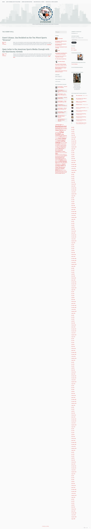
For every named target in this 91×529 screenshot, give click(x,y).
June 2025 (72, 152)
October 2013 (73, 422)
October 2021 (73, 238)
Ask (60, 124)
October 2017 (73, 332)
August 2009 (73, 518)
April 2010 (72, 505)
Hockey (60, 139)
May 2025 (72, 154)
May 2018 (72, 319)
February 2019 (73, 301)
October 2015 (73, 379)
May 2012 (72, 456)
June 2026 (72, 129)
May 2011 (72, 479)
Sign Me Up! (74, 42)
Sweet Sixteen (64, 170)
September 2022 (73, 217)
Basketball (63, 126)
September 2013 (73, 424)
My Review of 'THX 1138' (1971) (80, 107)
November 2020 (73, 260)
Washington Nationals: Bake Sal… (62, 91)
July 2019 (72, 291)
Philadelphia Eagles (61, 157)
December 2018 (73, 305)
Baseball (58, 126)
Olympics (65, 155)
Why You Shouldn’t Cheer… (62, 98)
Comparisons (64, 135)
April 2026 (72, 133)
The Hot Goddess (79, 102)
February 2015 (73, 395)
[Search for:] (61, 32)
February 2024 (73, 184)
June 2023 (72, 199)
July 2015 (72, 385)
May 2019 (72, 295)
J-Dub (3, 43)
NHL (58, 154)
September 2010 (73, 495)
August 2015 (73, 383)
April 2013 (72, 434)
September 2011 (73, 471)
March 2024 (73, 182)
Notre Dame (58, 155)
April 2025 (72, 156)
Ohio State (62, 155)
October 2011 (73, 469)
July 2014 (72, 407)
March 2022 (73, 229)
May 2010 (72, 503)
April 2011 (72, 481)
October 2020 (73, 262)
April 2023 (72, 203)
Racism (64, 158)
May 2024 (72, 178)
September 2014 (73, 403)
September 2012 (73, 448)
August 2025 (73, 148)
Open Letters (57, 156)
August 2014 (73, 405)
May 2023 (72, 201)
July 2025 (72, 150)
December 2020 (73, 258)
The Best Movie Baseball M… (62, 87)
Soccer (61, 164)
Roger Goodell (57, 161)
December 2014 (73, 399)
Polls (59, 158)
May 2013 (72, 432)
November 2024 (73, 166)
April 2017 (72, 344)
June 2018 (72, 317)
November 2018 (73, 307)
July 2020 (72, 268)
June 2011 (72, 477)
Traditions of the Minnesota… (62, 105)
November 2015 (73, 377)
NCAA (65, 148)
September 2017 (73, 334)
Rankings (61, 160)
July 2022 (72, 221)
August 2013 (73, 426)
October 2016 (73, 356)
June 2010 (72, 501)
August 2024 (73, 172)
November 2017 (73, 330)
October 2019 (73, 285)
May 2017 (72, 342)
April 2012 (72, 458)
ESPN (60, 136)
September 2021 (73, 240)
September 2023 (73, 193)
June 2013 (72, 430)
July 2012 (72, 452)
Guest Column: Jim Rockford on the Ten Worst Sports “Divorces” (24, 38)
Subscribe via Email (75, 36)
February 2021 (73, 254)
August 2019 (73, 289)
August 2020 (73, 266)
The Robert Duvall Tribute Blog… (81, 113)
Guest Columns (62, 138)
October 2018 (73, 309)
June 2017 (72, 340)
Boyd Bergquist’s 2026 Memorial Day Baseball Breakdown (61, 42)
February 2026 (73, 137)
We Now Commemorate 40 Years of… (82, 110)
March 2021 (73, 252)
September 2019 (73, 287)
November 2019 (73, 283)
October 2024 (73, 168)
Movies (60, 148)
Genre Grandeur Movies (27, 1)
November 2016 (73, 354)
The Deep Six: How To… (61, 115)
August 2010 (73, 497)
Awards (63, 124)
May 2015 (72, 389)
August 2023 (73, 195)
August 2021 (73, 242)
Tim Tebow (62, 171)
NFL (56, 154)
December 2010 (73, 489)
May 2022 (72, 225)
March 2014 (73, 413)
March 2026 (73, 135)
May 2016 (72, 366)
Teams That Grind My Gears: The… (62, 101)
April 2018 (72, 321)
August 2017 (73, 336)
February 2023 (73, 207)
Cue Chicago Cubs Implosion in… (62, 94)
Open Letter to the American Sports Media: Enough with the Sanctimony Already (25, 50)
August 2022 (73, 219)
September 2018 (73, 311)
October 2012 (73, 446)
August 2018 (73, 313)
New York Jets (60, 152)
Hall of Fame (57, 139)
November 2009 (73, 512)
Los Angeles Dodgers (62, 145)
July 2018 (72, 315)
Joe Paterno (62, 143)
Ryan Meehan (63, 161)
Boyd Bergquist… (60, 86)
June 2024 (72, 176)
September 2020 (73, 264)
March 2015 (73, 393)
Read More (49, 44)
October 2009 (73, 514)
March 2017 (73, 346)
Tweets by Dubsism (74, 64)
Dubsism (45, 21)
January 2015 (73, 397)
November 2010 (73, 491)
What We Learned (64, 172)
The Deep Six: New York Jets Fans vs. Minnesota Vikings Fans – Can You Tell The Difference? (61, 68)
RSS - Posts (73, 48)
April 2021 (72, 250)
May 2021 (72, 248)
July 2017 (72, 338)
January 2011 (73, 487)
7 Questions (57, 124)
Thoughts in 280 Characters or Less (78, 62)
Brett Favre (62, 127)
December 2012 (73, 442)
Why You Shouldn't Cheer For (60, 173)
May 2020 (72, 272)
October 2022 (73, 215)
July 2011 (72, 475)
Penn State (61, 156)
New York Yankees (64, 152)
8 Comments (4, 44)
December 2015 (73, 375)
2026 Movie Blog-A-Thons (39, 1)
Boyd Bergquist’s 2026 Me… (62, 112)
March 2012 (73, 460)
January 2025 (73, 162)
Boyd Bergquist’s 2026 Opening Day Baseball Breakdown (60, 44)
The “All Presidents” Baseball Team (60, 58)
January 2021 (73, 256)
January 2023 (73, 209)
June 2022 (72, 223)
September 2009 (73, 516)
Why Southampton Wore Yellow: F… (81, 98)
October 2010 (73, 493)
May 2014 (72, 409)
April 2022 (72, 227)
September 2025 (73, 146)
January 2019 (73, 303)
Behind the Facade (79, 104)
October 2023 (73, 191)
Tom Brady (65, 171)
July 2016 (72, 362)
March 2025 (73, 158)
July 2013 (72, 428)
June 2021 (72, 246)
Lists (58, 145)
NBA (63, 148)
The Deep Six (57, 171)
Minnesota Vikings (60, 147)
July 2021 (72, 244)
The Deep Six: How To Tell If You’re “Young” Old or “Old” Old (60, 56)
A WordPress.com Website (45, 526)
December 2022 (73, 211)
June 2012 (72, 454)
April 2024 (72, 180)
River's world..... (85, 95)
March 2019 (73, 299)
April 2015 (72, 391)
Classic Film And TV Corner (81, 123)
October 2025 (73, 144)
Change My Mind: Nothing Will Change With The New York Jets (61, 71)
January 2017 (73, 350)
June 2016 (72, 364)
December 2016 (73, 352)
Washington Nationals (58, 172)
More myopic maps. (79, 95)
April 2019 (72, 297)
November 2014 (73, 401)
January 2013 (73, 440)
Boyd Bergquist (58, 127)
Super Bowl (60, 170)
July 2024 (72, 174)
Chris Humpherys (64, 128)
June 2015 (72, 387)
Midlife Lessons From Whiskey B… (81, 101)
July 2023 (72, 197)
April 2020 (72, 274)
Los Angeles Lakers (57, 146)
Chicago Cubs (60, 128)
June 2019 (72, 293)
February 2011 (73, 485)
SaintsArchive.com (80, 99)
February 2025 (73, 160)
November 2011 (73, 467)
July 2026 (72, 127)
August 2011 (73, 473)
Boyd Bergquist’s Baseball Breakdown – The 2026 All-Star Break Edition (61, 53)
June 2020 (72, 270)
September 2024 (73, 170)
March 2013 (73, 436)
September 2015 (73, 381)
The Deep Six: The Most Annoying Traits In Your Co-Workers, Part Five (61, 65)
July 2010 (72, 499)
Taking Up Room (85, 104)
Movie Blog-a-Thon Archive (52, 1)
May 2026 (72, 131)
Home (3, 1)
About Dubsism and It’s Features (13, 1)
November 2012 (73, 444)
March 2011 (73, 483)
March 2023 (73, 205)
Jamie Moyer (63, 142)
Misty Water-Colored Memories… (61, 117)
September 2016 (73, 358)
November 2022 (73, 213)
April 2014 (72, 411)
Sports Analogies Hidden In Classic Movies (60, 165)
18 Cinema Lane (79, 111)
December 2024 (73, 164)
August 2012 (73, 450)
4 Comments (4, 55)
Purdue (61, 158)
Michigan (61, 146)
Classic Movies (59, 130)
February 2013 (73, 438)
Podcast (56, 158)
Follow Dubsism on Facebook (77, 67)
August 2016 (73, 360)
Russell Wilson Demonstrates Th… (62, 109)
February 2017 (73, 348)
